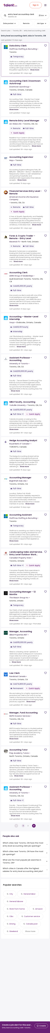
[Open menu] (45, 5)
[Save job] (45, 45)
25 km (41, 15)
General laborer (16, 901)
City (11, 894)
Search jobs (5, 30)
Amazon (39, 909)
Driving (12, 924)
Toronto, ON (17, 30)
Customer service (32, 916)
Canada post (32, 924)
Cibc (11, 916)
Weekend (13, 931)
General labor (29, 894)
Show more (34, 70)
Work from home (17, 909)
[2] (34, 826)
